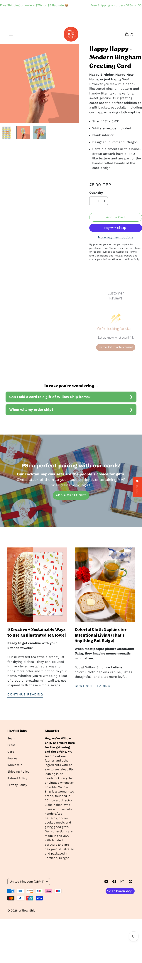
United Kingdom (27, 881)
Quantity (96, 192)
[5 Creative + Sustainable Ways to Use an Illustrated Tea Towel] (37, 584)
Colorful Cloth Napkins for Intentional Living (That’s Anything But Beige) (100, 635)
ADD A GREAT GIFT (71, 495)
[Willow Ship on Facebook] (114, 881)
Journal (12, 758)
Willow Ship (27, 910)
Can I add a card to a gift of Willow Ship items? (50, 397)
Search (12, 738)
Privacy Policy (17, 785)
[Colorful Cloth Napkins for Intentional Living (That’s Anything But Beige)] (105, 584)
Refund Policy (17, 778)
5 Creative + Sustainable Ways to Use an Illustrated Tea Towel (36, 632)
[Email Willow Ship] (106, 881)
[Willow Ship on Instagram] (122, 881)
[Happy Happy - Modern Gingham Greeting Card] (39, 83)
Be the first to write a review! (116, 347)
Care (10, 751)
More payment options (115, 237)
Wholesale (14, 765)
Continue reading (25, 694)
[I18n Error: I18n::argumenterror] (6, 132)
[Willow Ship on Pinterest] (130, 881)
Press (11, 745)
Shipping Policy (18, 771)
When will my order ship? (31, 409)
